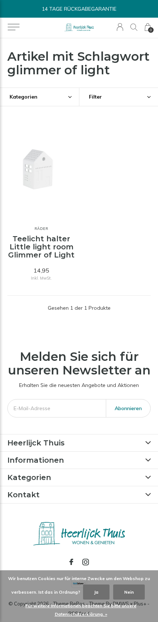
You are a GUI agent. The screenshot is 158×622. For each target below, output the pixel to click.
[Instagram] (85, 562)
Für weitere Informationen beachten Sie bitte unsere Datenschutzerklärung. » (80, 610)
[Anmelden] (120, 27)
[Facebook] (71, 562)
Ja (96, 592)
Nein (129, 592)
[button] (13, 27)
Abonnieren (128, 408)
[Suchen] (133, 27)
